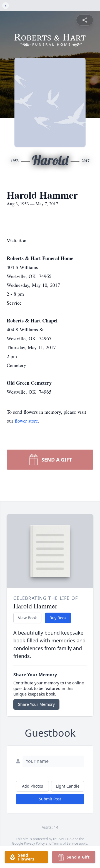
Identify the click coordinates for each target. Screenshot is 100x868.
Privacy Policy (34, 843)
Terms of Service (65, 843)
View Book (27, 617)
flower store (26, 420)
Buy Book (57, 617)
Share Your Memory (36, 704)
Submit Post (50, 799)
